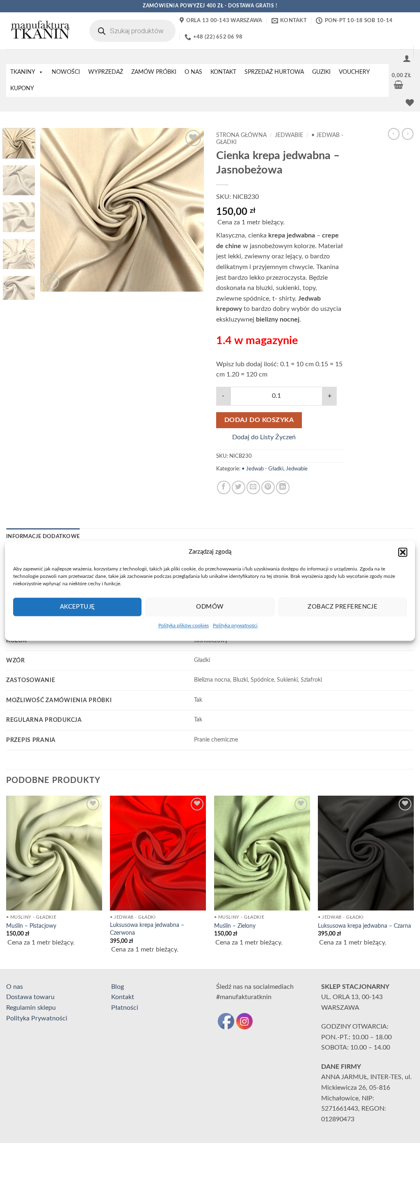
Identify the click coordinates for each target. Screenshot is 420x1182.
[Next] (190, 210)
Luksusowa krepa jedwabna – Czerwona (147, 929)
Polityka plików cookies (183, 625)
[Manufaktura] (39, 30)
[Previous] (54, 210)
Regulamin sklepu (31, 1007)
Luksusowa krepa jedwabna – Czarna (364, 926)
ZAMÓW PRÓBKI (153, 72)
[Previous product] (407, 133)
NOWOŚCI (66, 72)
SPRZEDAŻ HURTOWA (274, 72)
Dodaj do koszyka (259, 420)
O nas (14, 986)
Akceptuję (77, 607)
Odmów (210, 607)
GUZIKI (321, 72)
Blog (117, 986)
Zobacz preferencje (342, 607)
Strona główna (241, 135)
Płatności (124, 1007)
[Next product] (393, 133)
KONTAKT (223, 72)
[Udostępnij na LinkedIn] (283, 487)
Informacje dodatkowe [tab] (43, 536)
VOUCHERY (354, 72)
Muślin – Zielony (235, 926)
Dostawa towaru (30, 997)
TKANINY (22, 72)
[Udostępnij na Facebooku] (224, 487)
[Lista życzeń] (410, 103)
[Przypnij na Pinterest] (268, 487)
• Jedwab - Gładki (262, 468)
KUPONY (22, 88)
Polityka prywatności (235, 625)
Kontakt (122, 997)
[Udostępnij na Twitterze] (238, 487)
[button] (403, 552)
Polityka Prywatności (36, 1018)
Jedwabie (289, 135)
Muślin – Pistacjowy (31, 926)
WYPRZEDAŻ (105, 72)
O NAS (193, 72)
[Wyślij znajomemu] (253, 487)
